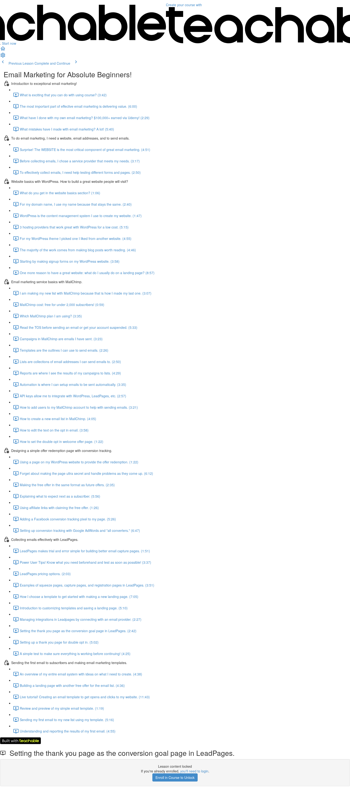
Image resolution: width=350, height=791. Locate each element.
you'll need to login (194, 771)
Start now (9, 43)
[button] (3, 50)
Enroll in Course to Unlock (175, 777)
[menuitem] (3, 56)
